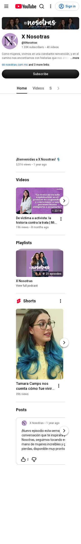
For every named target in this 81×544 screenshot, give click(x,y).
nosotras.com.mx (16, 64)
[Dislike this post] (34, 459)
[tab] (21, 88)
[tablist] (40, 88)
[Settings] (50, 6)
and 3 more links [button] (39, 64)
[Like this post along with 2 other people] (23, 459)
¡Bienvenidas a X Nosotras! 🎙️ (38, 159)
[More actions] (60, 219)
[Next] (64, 200)
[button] (58, 88)
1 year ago (52, 423)
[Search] (41, 6)
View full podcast (27, 285)
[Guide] (6, 6)
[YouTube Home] (25, 6)
